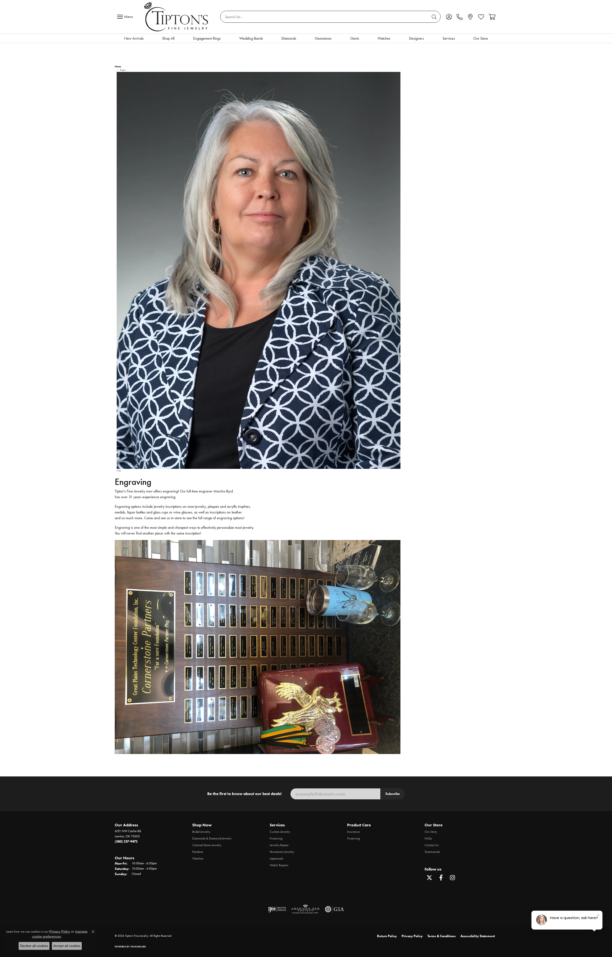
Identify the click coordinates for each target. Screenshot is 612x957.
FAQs (428, 838)
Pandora (197, 852)
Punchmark (138, 946)
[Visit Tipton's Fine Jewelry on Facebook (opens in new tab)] (441, 877)
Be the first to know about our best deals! (244, 793)
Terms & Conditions (441, 936)
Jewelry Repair (279, 845)
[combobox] (325, 16)
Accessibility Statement (477, 936)
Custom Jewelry (280, 832)
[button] (449, 16)
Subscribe (392, 793)
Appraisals (276, 858)
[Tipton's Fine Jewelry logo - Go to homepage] (176, 16)
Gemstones (323, 38)
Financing (276, 838)
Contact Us (432, 845)
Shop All (168, 38)
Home (118, 66)
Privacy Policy (412, 936)
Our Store (480, 38)
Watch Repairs (279, 865)
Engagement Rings (207, 38)
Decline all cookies (34, 946)
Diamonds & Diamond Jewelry (211, 838)
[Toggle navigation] (126, 16)
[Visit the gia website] (334, 909)
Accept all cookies (66, 946)
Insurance (353, 832)
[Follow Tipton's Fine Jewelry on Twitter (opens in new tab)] (429, 877)
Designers (416, 38)
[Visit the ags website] (305, 909)
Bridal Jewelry (201, 832)
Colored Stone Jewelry (206, 845)
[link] (460, 16)
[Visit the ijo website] (277, 909)
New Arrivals (134, 38)
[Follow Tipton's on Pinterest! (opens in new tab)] (464, 877)
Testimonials (432, 852)
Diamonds (288, 38)
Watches (383, 38)
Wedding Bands (251, 38)
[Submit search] (434, 16)
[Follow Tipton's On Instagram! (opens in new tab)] (452, 877)
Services (449, 38)
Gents (354, 38)
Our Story (431, 832)
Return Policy (387, 936)
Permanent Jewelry (282, 852)
